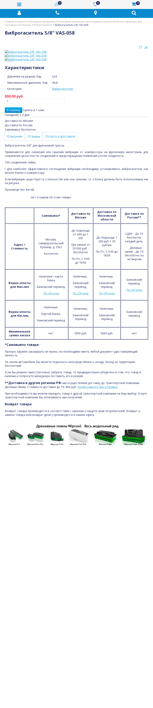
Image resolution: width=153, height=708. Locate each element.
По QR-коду (51, 293)
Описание (14, 136)
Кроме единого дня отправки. (97, 387)
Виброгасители (62, 89)
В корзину (13, 110)
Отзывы (33, 136)
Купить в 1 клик (33, 110)
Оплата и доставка (60, 136)
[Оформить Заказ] (145, 4)
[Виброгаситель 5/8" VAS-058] (76, 52)
